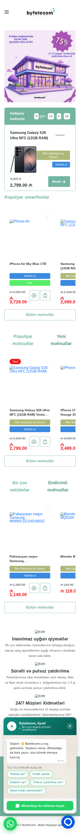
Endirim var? (18, 782)
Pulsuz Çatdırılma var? (48, 782)
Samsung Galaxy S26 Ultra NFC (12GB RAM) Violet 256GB (30, 414)
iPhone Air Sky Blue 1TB (28, 264)
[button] (70, 66)
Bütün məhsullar (40, 315)
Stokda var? (18, 774)
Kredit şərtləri (41, 774)
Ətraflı (56, 181)
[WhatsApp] (10, 823)
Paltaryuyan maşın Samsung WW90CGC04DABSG (25, 561)
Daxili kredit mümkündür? (26, 790)
